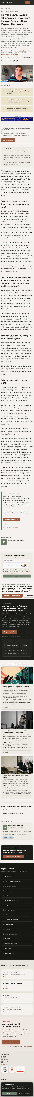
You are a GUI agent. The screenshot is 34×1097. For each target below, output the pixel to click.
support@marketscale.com (13, 573)
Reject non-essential (24, 1093)
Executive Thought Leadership (9, 54)
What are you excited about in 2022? (13, 164)
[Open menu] (32, 2)
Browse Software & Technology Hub (13, 813)
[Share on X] (14, 61)
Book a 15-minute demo (11, 1042)
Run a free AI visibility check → (12, 595)
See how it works (10, 524)
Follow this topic (17, 576)
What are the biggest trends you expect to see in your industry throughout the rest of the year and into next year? (17, 157)
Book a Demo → (4, 1059)
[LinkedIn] (2, 1062)
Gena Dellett (19, 176)
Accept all (9, 1093)
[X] (4, 1062)
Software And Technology (15, 825)
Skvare (9, 179)
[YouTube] (7, 1062)
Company (11, 837)
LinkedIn (5, 837)
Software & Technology (9, 11)
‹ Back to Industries (5, 8)
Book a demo (25, 632)
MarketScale (22, 51)
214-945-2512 (28, 1046)
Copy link (10, 60)
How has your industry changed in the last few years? (17, 162)
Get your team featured (11, 519)
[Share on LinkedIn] (17, 61)
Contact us (3, 1057)
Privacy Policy (5, 1090)
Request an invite (8, 140)
